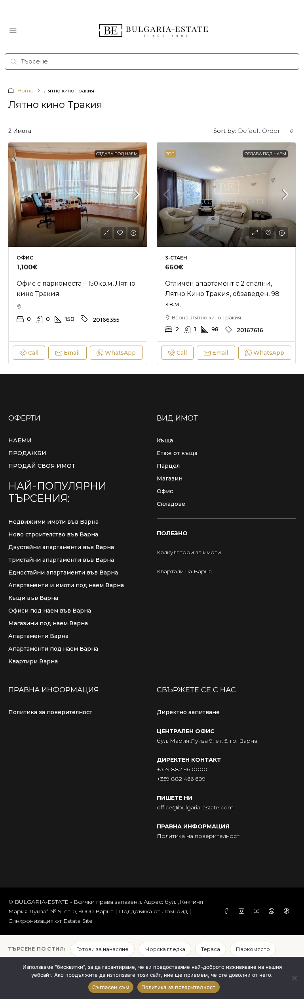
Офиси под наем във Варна (49, 610)
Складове (171, 503)
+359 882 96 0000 (182, 769)
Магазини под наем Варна (48, 623)
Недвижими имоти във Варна (53, 521)
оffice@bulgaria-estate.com (195, 807)
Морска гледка (164, 949)
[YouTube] (258, 911)
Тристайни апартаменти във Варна (61, 559)
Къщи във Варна (33, 597)
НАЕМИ (20, 440)
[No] (294, 978)
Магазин (169, 478)
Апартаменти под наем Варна (53, 648)
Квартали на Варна (184, 571)
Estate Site (78, 920)
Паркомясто (253, 949)
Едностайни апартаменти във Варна (63, 572)
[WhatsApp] (273, 911)
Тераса (210, 949)
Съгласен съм (110, 987)
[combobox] (266, 131)
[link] (77, 194)
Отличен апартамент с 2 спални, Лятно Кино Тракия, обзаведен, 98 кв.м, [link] (222, 294)
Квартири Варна (33, 661)
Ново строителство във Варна (53, 534)
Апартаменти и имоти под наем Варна (66, 585)
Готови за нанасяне (102, 949)
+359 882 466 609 (181, 778)
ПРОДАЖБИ (27, 453)
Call (33, 352)
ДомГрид (175, 911)
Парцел (168, 465)
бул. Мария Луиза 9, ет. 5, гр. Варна (207, 740)
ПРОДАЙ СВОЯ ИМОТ (41, 465)
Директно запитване (188, 712)
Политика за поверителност (50, 712)
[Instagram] (243, 911)
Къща (165, 440)
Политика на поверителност (198, 836)
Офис (165, 491)
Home (25, 90)
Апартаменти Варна (38, 636)
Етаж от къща (177, 453)
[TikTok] (288, 911)
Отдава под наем (117, 153)
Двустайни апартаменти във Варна (61, 547)
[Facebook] (228, 911)
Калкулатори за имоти (189, 552)
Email (72, 352)
